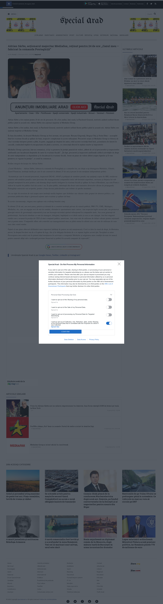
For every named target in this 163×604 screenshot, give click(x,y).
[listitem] (81, 295)
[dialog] (81, 302)
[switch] (109, 299)
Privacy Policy (94, 339)
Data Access (81, 339)
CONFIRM (65, 332)
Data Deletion (69, 339)
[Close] (120, 265)
